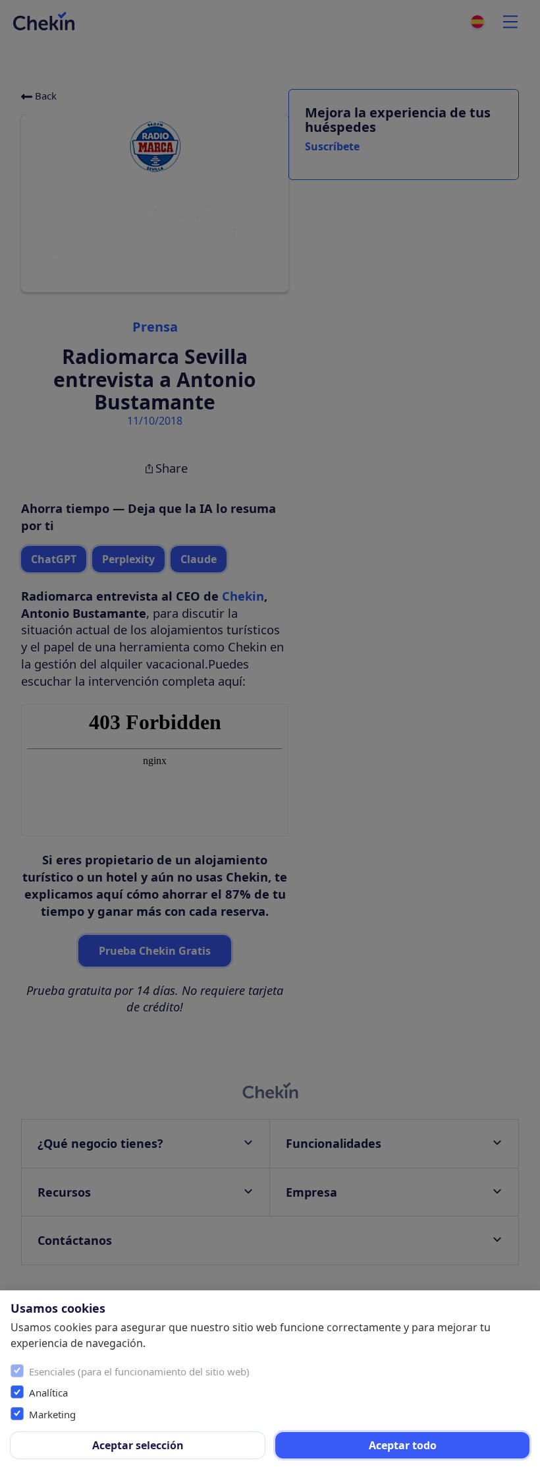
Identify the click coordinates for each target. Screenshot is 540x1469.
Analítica (48, 1392)
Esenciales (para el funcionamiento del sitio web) (139, 1371)
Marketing (52, 1414)
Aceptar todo (403, 1445)
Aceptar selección (138, 1445)
